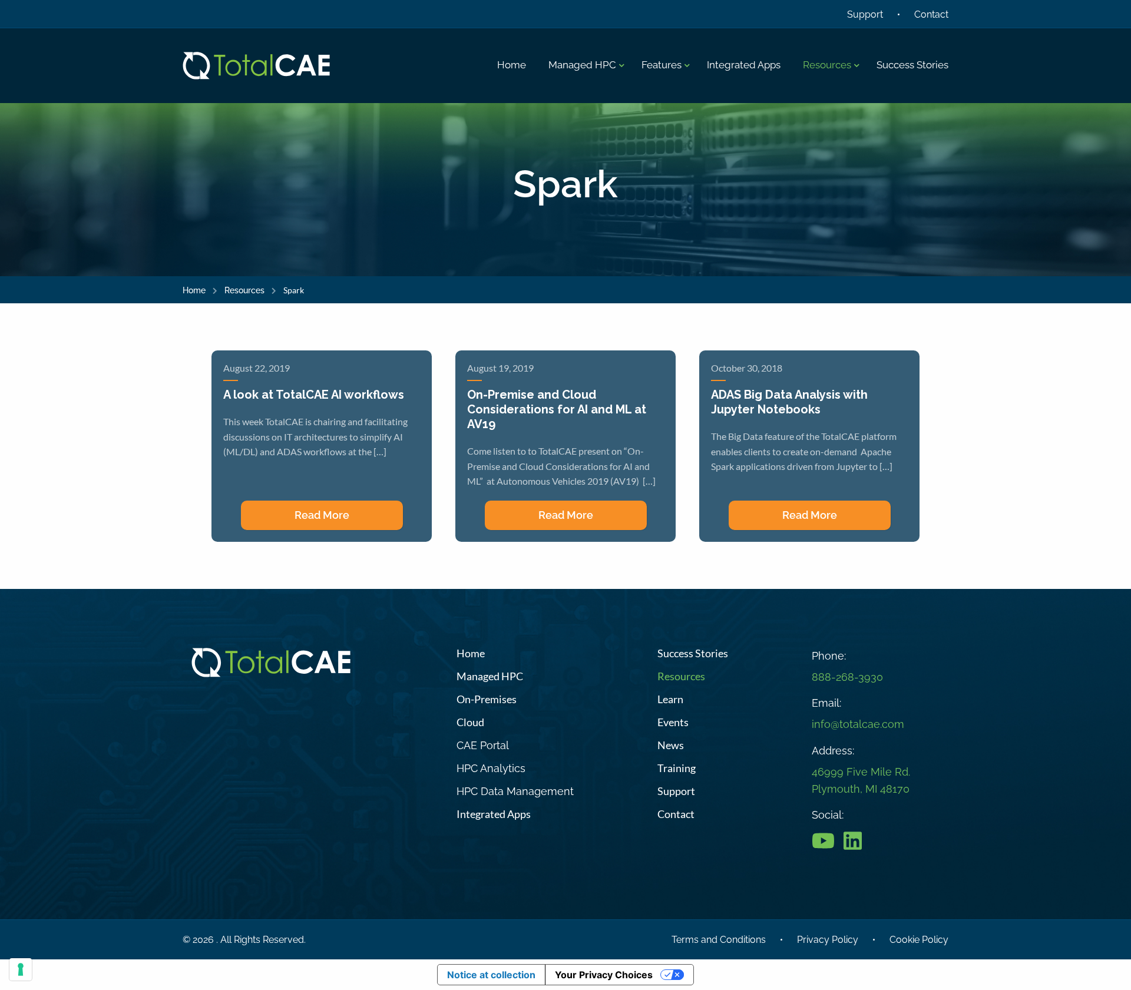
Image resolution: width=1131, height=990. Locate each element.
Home (194, 290)
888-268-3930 (847, 677)
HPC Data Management (515, 791)
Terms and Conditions (719, 939)
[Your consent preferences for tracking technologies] (20, 969)
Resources (244, 290)
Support (865, 14)
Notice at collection (491, 975)
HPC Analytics (491, 768)
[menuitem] (511, 65)
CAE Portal (483, 745)
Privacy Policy (827, 939)
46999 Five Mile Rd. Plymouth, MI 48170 (861, 780)
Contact (931, 14)
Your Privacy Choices (604, 975)
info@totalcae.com (858, 724)
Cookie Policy (918, 939)
